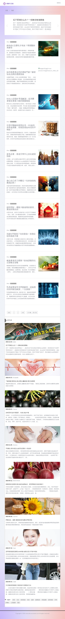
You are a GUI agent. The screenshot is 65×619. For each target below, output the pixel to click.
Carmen (15, 516)
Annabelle (15, 377)
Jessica (15, 445)
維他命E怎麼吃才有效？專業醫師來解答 (21, 46)
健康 (32, 599)
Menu (59, 3)
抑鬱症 (7, 602)
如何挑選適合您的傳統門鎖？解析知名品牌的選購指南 (21, 73)
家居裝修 (23, 599)
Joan (14, 548)
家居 (14, 599)
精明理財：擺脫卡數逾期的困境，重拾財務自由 (21, 208)
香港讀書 (44, 599)
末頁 (23, 312)
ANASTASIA (16, 480)
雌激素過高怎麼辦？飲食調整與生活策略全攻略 (21, 262)
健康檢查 (37, 599)
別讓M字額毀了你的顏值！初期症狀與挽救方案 (21, 235)
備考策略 (50, 599)
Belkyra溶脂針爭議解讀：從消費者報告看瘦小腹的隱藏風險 (20, 100)
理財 (18, 602)
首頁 (7, 10)
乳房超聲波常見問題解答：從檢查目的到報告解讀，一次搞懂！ (21, 288)
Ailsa (8, 42)
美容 (28, 599)
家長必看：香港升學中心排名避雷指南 (21, 155)
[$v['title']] (48, 48)
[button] (6, 25)
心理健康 (13, 602)
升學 (56, 599)
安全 (18, 599)
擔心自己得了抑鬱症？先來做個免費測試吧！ (21, 182)
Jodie (14, 581)
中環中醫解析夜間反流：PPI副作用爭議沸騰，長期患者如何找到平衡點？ (21, 127)
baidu (14, 342)
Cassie (15, 409)
